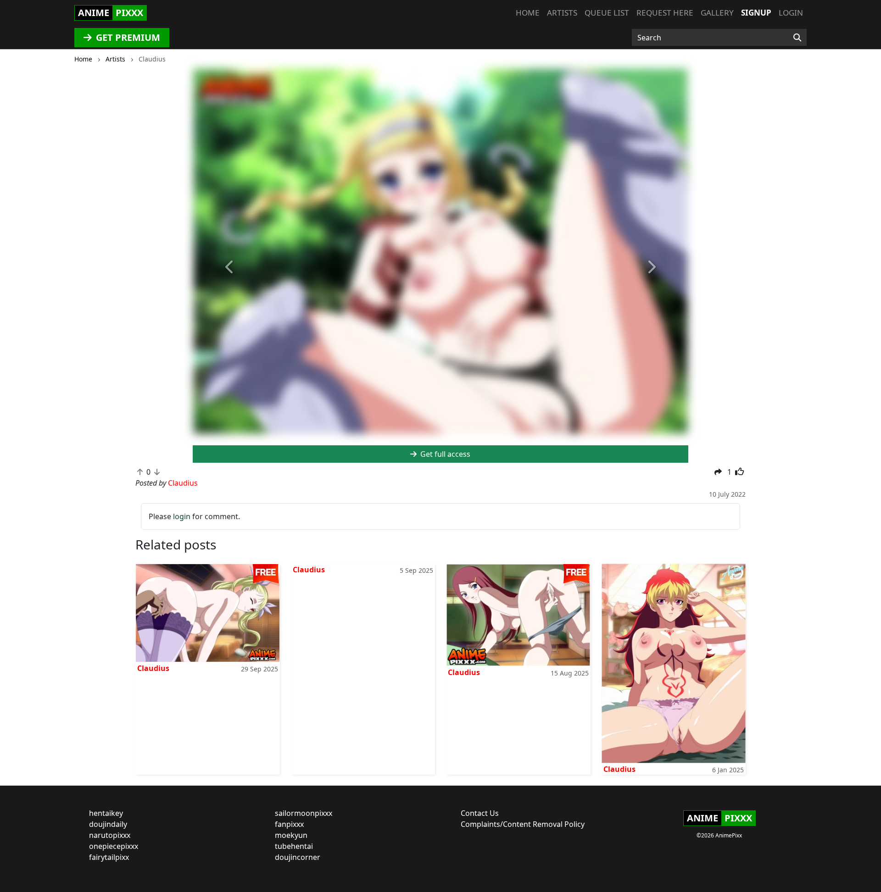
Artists (562, 12)
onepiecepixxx (113, 846)
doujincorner (297, 857)
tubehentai (294, 846)
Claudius (153, 668)
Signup (756, 12)
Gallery (717, 12)
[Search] (797, 37)
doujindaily (108, 824)
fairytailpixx (109, 857)
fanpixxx (289, 824)
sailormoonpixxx (303, 813)
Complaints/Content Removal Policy (523, 824)
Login (791, 12)
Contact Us (480, 813)
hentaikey (106, 813)
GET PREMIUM (127, 37)
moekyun (291, 835)
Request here (664, 12)
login (181, 516)
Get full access (444, 454)
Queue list (607, 12)
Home (528, 12)
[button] (230, 267)
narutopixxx (109, 835)
